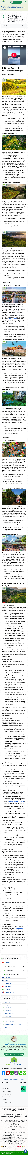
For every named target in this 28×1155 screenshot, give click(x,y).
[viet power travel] (3, 1)
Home (3, 6)
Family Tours (7, 1005)
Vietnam (7, 962)
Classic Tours (7, 1007)
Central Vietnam (9, 970)
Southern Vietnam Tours (12, 974)
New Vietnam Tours (9, 1021)
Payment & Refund (6, 1094)
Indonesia (7, 983)
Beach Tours (7, 1016)
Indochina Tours (9, 992)
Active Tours (7, 1019)
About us (4, 1086)
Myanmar (7, 989)
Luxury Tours (7, 1010)
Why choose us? (6, 1097)
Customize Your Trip (17, 2)
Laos (6, 980)
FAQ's (3, 1105)
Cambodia (7, 986)
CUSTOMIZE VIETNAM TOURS (14, 1054)
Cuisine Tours (7, 1002)
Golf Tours (7, 1027)
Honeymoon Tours (9, 1013)
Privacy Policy (5, 1088)
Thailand (7, 977)
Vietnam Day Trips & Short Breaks (12, 1024)
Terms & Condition (6, 1091)
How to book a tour (7, 1102)
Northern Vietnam (10, 966)
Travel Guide (5, 1099)
